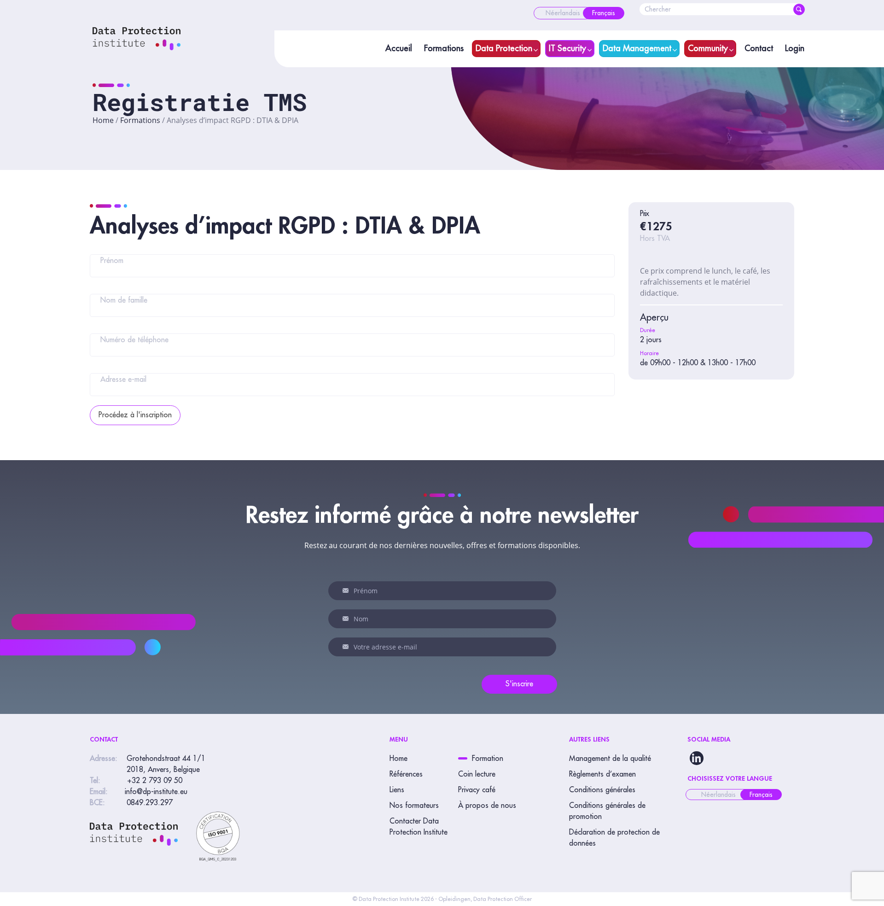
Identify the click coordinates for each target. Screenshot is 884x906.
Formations (444, 48)
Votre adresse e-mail (347, 646)
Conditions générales (602, 790)
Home (103, 120)
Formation (487, 758)
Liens (397, 790)
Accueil (398, 48)
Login (794, 48)
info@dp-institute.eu (156, 791)
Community (708, 48)
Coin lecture (476, 774)
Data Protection (504, 48)
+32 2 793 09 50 (154, 780)
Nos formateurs (414, 805)
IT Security (567, 48)
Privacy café (476, 790)
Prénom (347, 590)
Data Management (637, 48)
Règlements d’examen (602, 774)
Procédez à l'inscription (135, 415)
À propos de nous (487, 805)
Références (406, 774)
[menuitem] (563, 13)
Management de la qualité (610, 758)
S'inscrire (519, 684)
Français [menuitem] (761, 794)
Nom (347, 618)
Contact (758, 48)
